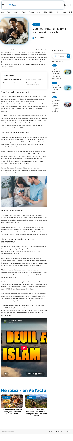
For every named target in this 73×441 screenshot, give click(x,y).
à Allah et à (25, 229)
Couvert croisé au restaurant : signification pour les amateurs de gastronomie (56, 73)
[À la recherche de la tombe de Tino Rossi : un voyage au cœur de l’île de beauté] (36, 401)
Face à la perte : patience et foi (12, 79)
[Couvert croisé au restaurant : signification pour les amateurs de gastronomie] (67, 72)
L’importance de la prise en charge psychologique (33, 84)
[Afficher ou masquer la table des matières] (29, 75)
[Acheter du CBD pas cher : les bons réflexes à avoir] (67, 88)
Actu (36, 24)
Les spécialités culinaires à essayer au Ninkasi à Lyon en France (12, 412)
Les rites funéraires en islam (34, 80)
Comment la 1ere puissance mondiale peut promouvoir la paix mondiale (56, 106)
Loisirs (31, 397)
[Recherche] (65, 5)
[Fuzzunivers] (13, 5)
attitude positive (28, 120)
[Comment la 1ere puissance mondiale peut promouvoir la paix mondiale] (67, 105)
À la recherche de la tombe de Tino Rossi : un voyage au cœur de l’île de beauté (36, 413)
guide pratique (29, 64)
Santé (54, 83)
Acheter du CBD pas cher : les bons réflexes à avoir (56, 89)
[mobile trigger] (3, 5)
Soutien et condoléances (10, 83)
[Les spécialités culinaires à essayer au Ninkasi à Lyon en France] (12, 401)
